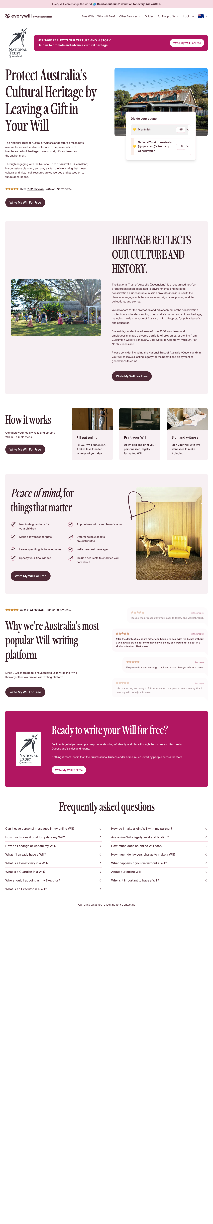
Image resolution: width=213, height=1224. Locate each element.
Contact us (128, 904)
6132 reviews (35, 189)
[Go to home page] (28, 16)
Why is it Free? (106, 16)
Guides (149, 16)
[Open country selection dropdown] (203, 16)
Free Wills (88, 16)
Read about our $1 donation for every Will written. (129, 4)
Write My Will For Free (187, 43)
